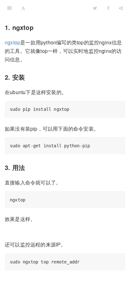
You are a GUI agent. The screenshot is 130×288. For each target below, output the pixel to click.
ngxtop (12, 42)
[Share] (120, 8)
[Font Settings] (23, 8)
